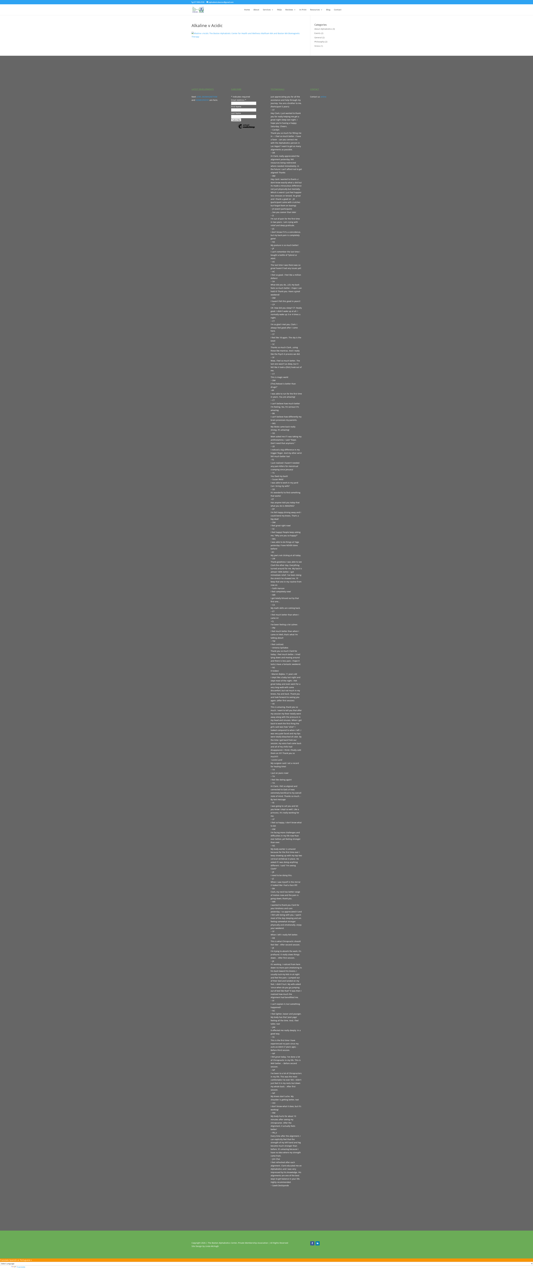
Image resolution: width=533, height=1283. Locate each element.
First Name (236, 106)
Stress (317, 46)
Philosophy (319, 41)
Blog (328, 10)
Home (247, 10)
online (323, 96)
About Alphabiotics (323, 29)
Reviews (289, 10)
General (318, 37)
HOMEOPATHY (202, 100)
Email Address (238, 100)
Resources (315, 10)
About (256, 10)
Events (317, 33)
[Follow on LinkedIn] (317, 1243)
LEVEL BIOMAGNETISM (206, 96)
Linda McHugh (212, 1246)
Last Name (236, 113)
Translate (21, 1267)
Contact (337, 10)
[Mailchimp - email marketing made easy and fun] (246, 128)
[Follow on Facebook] (312, 1243)
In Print (302, 10)
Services (267, 10)
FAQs (279, 10)
